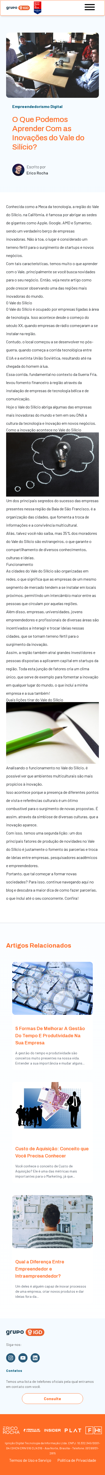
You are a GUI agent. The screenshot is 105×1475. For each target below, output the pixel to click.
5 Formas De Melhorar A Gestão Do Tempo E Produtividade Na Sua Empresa (50, 1035)
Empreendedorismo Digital (37, 106)
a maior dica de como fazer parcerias (64, 889)
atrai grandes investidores (70, 652)
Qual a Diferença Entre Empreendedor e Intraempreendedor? (39, 1269)
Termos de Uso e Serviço (30, 1460)
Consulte (52, 1398)
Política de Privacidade (76, 1460)
